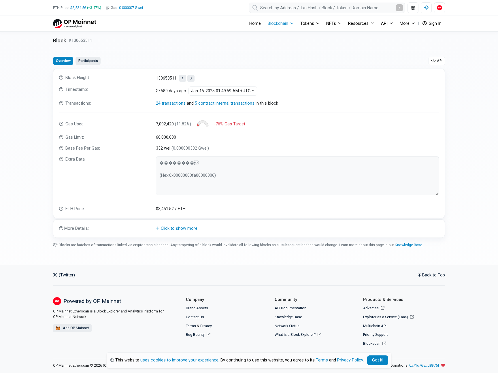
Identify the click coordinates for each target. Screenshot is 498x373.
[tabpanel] (249, 153)
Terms (191, 326)
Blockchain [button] (278, 23)
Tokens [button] (307, 23)
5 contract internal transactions (224, 103)
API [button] (384, 23)
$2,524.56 (78, 7)
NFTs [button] (331, 23)
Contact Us (195, 317)
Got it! (377, 360)
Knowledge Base (408, 245)
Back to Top (433, 275)
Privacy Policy (350, 360)
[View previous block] (182, 78)
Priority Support (375, 334)
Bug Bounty (195, 334)
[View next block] (191, 78)
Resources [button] (358, 23)
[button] (249, 228)
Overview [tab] (63, 61)
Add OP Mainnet (75, 328)
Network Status (287, 326)
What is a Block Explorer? (295, 334)
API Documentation (290, 308)
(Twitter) (66, 275)
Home (255, 23)
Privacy (206, 326)
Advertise (371, 308)
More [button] (405, 23)
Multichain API (374, 326)
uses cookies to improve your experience (179, 360)
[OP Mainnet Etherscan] (74, 23)
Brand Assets (197, 308)
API (439, 61)
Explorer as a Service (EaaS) (386, 317)
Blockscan (372, 343)
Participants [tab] (88, 61)
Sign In (435, 23)
